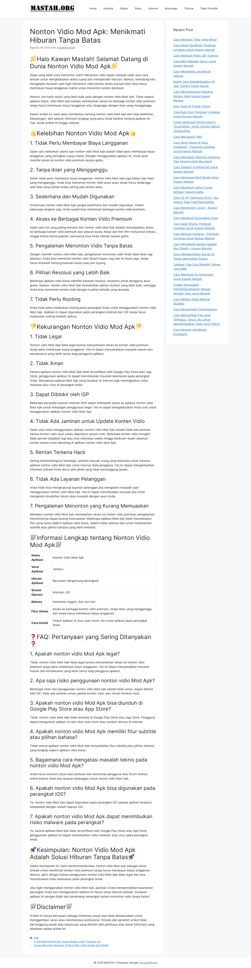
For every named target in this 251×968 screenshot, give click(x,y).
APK (36, 937)
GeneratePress (148, 962)
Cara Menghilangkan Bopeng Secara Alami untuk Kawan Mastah (193, 96)
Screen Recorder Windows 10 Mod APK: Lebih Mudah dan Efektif (71, 945)
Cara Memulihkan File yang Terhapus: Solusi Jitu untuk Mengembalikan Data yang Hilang (196, 320)
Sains (138, 8)
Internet (153, 8)
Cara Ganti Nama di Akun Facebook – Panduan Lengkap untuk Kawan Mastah (194, 147)
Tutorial (188, 8)
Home (93, 8)
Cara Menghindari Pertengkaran (195, 309)
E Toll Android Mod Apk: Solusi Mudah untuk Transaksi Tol (67, 941)
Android (108, 8)
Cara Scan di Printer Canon (192, 106)
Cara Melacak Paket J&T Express (195, 55)
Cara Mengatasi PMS (187, 137)
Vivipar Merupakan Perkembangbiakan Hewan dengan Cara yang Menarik (192, 289)
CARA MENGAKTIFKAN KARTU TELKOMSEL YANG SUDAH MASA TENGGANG (196, 127)
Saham (124, 8)
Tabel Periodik (209, 8)
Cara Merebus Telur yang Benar (195, 39)
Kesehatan (171, 8)
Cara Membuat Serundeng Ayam (195, 218)
